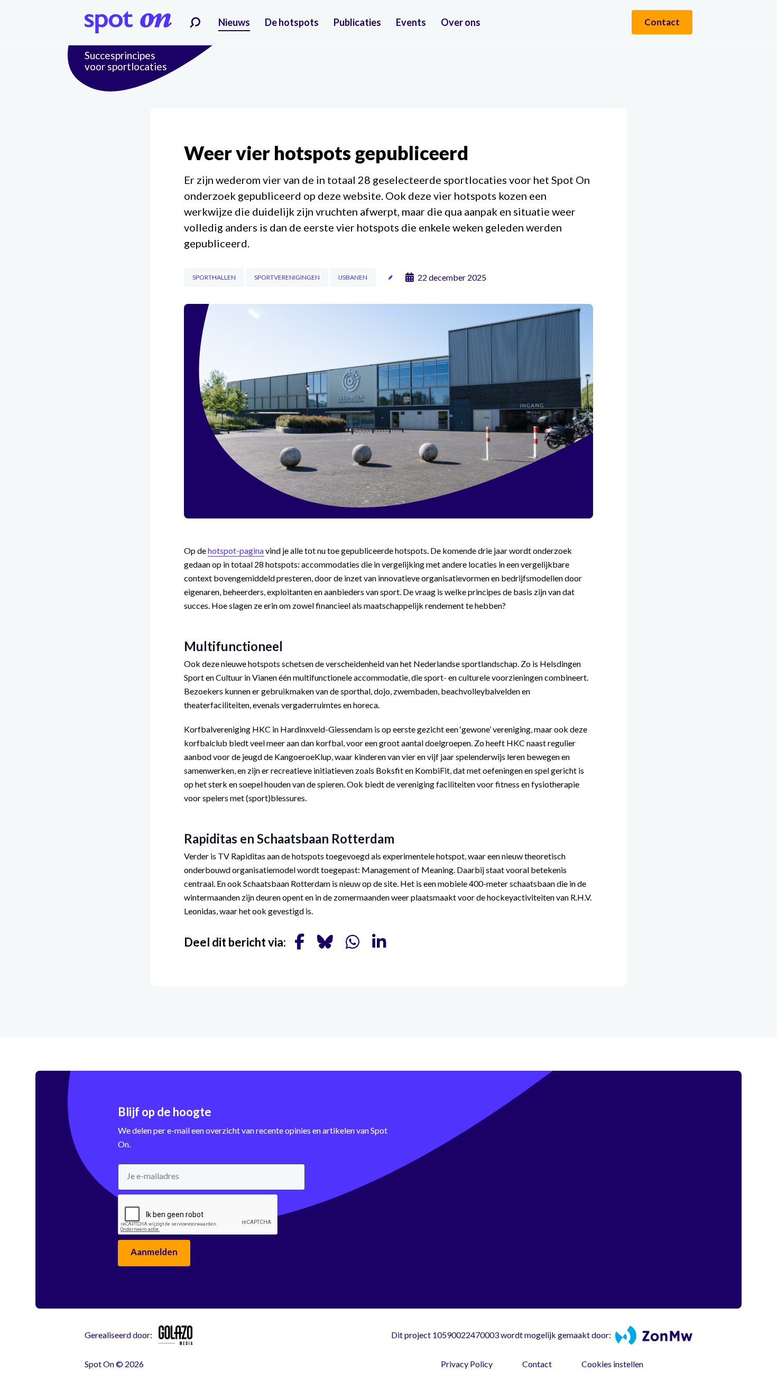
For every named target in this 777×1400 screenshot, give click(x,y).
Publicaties (357, 22)
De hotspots (292, 22)
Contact (537, 1364)
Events (411, 22)
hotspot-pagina (236, 550)
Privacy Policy (467, 1364)
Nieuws (234, 22)
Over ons (460, 22)
